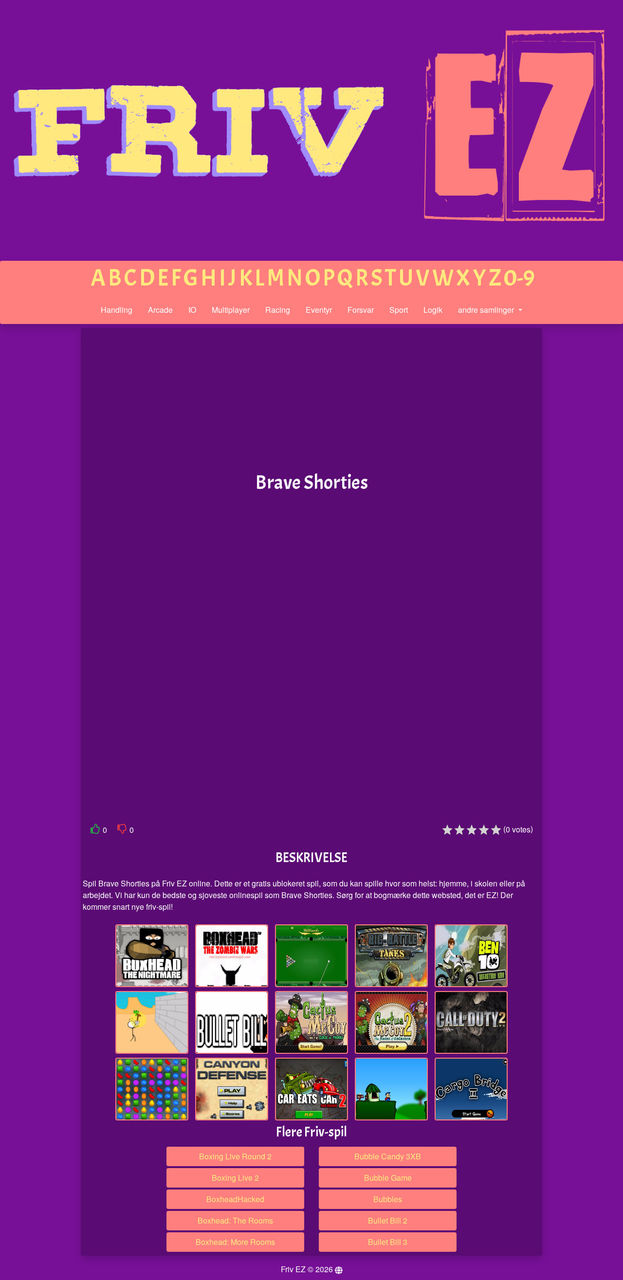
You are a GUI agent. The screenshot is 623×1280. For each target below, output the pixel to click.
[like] (95, 830)
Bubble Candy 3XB (387, 1156)
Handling (116, 309)
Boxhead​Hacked (235, 1199)
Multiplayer (231, 309)
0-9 (519, 278)
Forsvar (361, 309)
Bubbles (387, 1199)
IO (192, 309)
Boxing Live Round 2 (235, 1156)
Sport (398, 309)
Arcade (160, 309)
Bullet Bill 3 (387, 1241)
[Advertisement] (40, 479)
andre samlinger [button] (487, 309)
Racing (277, 309)
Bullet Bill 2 (387, 1220)
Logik (432, 309)
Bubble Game (388, 1177)
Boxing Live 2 (235, 1177)
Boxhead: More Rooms (235, 1241)
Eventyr (319, 309)
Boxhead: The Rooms (235, 1220)
